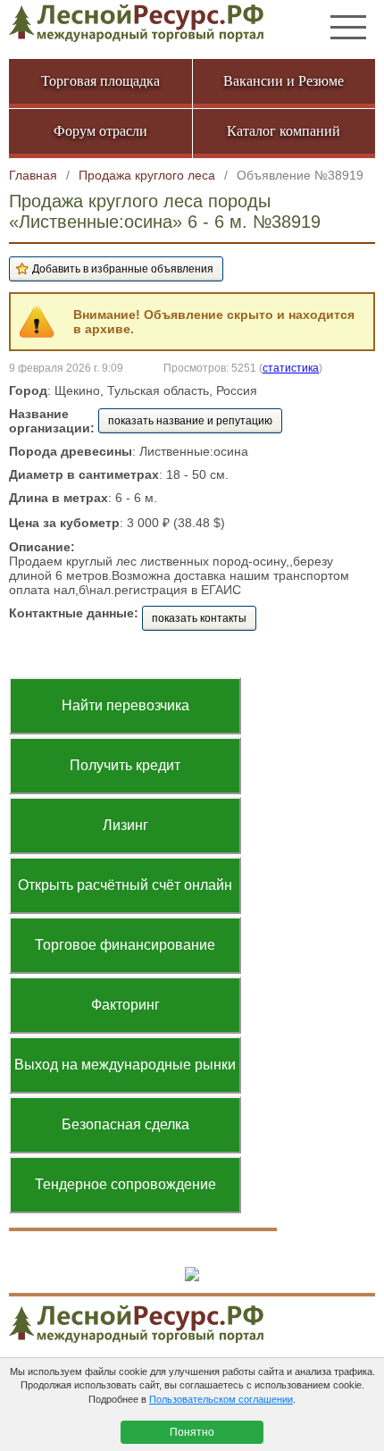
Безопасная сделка (125, 1124)
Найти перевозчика (125, 705)
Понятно (192, 1432)
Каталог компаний (283, 130)
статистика (291, 367)
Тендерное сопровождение (125, 1184)
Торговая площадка (100, 80)
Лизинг (125, 825)
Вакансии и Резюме (283, 80)
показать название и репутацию (190, 421)
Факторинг (125, 1004)
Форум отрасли (100, 130)
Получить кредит (125, 765)
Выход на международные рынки (125, 1064)
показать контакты (199, 618)
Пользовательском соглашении (221, 1399)
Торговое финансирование (125, 944)
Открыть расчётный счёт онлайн (125, 885)
